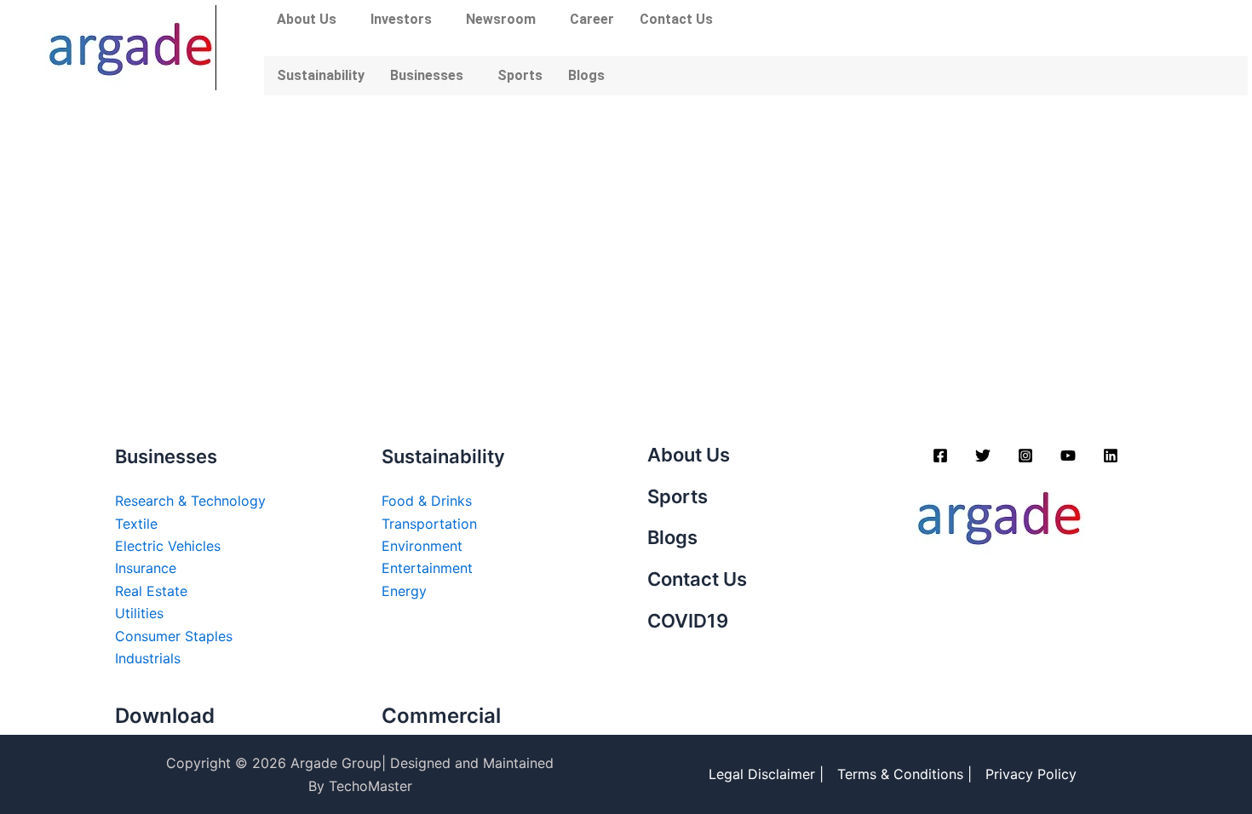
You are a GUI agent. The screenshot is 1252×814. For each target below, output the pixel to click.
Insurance (145, 567)
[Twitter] (983, 455)
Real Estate (151, 590)
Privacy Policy (1031, 773)
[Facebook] (940, 455)
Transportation (429, 523)
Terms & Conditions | (904, 773)
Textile (136, 523)
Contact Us (676, 19)
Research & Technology (190, 500)
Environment (422, 545)
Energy (404, 590)
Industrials (148, 658)
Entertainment (427, 567)
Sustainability (321, 75)
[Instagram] (1025, 455)
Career (592, 19)
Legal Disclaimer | (766, 773)
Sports (520, 75)
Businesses (426, 75)
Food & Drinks (427, 500)
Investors (401, 19)
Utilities (139, 613)
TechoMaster (370, 785)
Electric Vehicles (168, 545)
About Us (306, 19)
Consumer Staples (174, 636)
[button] (311, 19)
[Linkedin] (1110, 455)
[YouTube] (1068, 455)
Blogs (586, 75)
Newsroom (501, 19)
